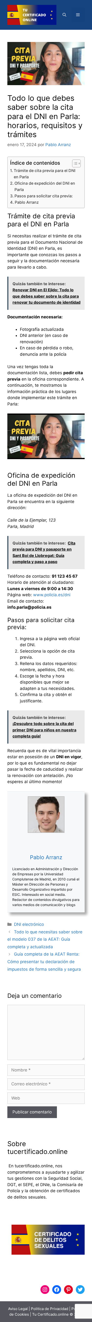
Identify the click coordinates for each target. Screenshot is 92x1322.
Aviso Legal (18, 1308)
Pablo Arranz (27, 202)
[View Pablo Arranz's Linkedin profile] (46, 843)
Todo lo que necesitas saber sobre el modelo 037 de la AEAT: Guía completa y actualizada (44, 939)
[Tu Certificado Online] (31, 14)
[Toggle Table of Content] (73, 163)
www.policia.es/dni (51, 594)
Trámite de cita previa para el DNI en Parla (44, 173)
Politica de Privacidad (49, 1308)
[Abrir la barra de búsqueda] (64, 15)
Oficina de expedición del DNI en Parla (44, 186)
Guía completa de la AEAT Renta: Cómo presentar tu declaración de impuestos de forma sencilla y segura (44, 961)
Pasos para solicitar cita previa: (43, 195)
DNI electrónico (29, 924)
